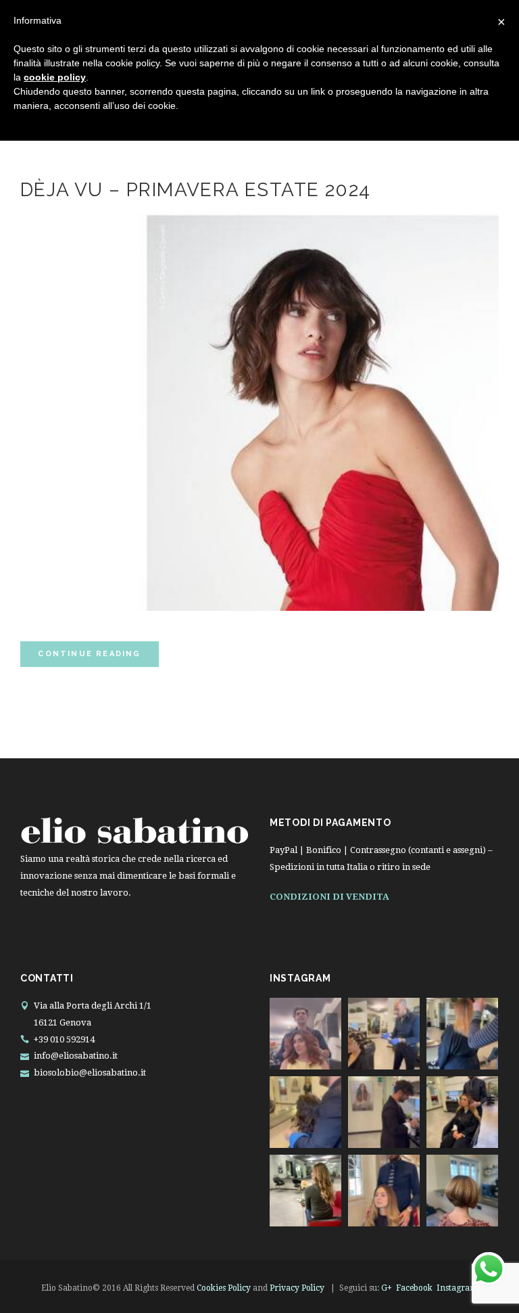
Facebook (414, 1288)
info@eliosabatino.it (76, 1056)
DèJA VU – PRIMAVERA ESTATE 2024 (195, 190)
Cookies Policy (224, 1288)
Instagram (457, 1288)
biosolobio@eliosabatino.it (90, 1072)
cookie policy (55, 77)
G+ (386, 1288)
